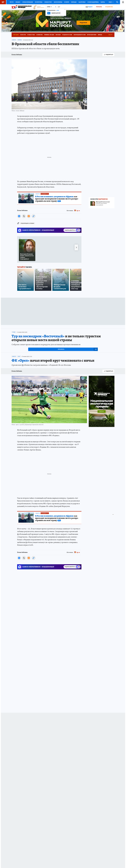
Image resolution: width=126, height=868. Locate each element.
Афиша (100, 34)
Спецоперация (27, 2)
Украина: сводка (49, 34)
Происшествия (91, 34)
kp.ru (78, 210)
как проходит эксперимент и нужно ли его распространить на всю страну (57, 199)
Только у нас (31, 34)
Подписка (109, 7)
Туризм (13, 332)
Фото (12, 2)
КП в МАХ (58, 34)
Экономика (58, 2)
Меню (3, 2)
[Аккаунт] (123, 2)
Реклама (99, 7)
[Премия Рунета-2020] (37, 7)
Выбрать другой (56, 13)
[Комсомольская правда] (21, 7)
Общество (48, 2)
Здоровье (82, 2)
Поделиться (109, 54)
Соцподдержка (93, 2)
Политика (38, 2)
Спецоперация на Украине (27, 223)
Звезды (73, 2)
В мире (66, 2)
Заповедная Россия (80, 34)
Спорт (19, 356)
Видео (18, 2)
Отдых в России (67, 34)
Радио (90, 7)
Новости (23, 34)
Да (48, 13)
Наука (103, 2)
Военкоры (40, 34)
